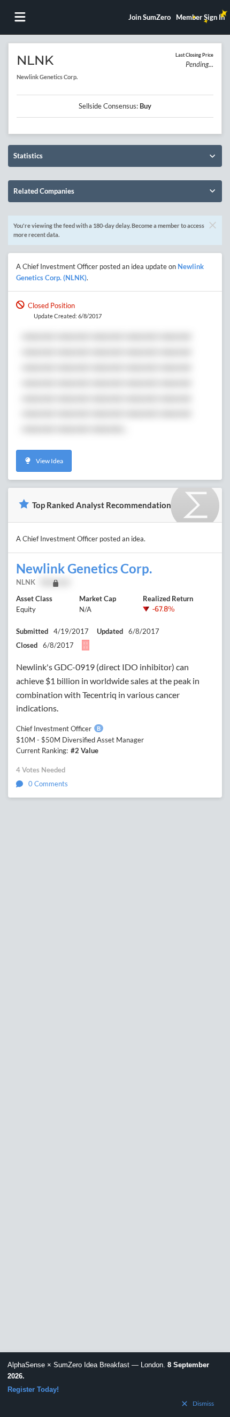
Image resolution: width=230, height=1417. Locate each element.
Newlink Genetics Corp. (84, 568)
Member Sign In (200, 17)
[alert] (115, 1384)
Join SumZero (149, 17)
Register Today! (33, 1389)
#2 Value (84, 750)
